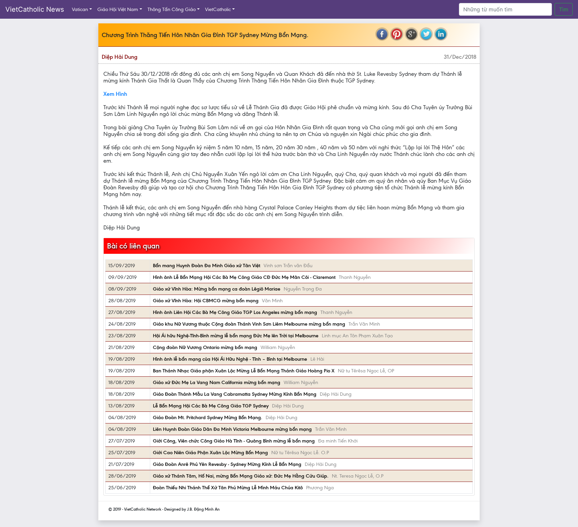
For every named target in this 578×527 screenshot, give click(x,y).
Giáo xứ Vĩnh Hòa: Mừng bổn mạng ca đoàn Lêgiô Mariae (216, 289)
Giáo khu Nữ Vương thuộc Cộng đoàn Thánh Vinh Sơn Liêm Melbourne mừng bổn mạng (249, 324)
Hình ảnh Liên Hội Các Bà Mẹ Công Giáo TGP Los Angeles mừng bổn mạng (235, 312)
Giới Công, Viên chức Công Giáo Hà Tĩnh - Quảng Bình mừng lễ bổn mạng (234, 441)
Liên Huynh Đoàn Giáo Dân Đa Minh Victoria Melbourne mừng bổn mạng (232, 429)
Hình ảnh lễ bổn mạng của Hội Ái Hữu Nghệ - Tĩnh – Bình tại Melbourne (230, 359)
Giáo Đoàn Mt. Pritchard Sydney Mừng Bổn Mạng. (207, 417)
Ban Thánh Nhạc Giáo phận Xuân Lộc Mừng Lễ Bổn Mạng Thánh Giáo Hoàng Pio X (243, 371)
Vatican (80, 9)
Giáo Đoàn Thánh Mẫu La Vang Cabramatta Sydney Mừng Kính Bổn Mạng (234, 394)
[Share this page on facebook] (382, 34)
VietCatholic (218, 9)
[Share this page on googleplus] (411, 34)
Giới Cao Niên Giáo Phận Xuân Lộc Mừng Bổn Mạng (210, 453)
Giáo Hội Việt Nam (117, 9)
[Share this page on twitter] (426, 34)
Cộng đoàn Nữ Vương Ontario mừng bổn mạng (205, 347)
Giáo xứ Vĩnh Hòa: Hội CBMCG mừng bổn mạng (206, 301)
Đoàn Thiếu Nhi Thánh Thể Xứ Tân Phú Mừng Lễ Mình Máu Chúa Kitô (228, 488)
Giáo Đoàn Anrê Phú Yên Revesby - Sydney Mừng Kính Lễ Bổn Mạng (227, 464)
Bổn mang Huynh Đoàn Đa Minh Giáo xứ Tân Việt (206, 265)
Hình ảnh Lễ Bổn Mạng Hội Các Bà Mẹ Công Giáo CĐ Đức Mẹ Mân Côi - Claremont (244, 277)
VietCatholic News (34, 9)
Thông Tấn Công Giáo (172, 9)
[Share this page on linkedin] (441, 34)
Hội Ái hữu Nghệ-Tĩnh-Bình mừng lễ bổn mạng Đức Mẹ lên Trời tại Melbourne (235, 336)
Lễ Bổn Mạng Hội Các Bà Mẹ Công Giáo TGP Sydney (211, 406)
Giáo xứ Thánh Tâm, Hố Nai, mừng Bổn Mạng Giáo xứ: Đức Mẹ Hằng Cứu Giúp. (240, 476)
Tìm (563, 9)
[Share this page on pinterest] (396, 34)
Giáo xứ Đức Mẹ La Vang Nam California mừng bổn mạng (216, 382)
